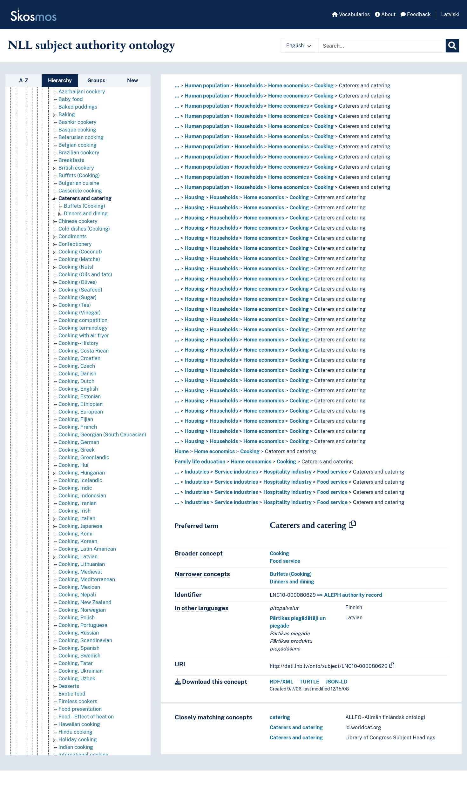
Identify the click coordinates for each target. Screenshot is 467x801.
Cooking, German (78, 442)
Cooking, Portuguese (82, 625)
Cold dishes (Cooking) (84, 229)
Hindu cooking (75, 732)
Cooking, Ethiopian (80, 404)
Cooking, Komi (75, 534)
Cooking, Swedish (79, 656)
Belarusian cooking (81, 137)
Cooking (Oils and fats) (85, 275)
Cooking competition (82, 320)
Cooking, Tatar (75, 663)
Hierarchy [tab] (60, 80)
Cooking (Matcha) (79, 259)
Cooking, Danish (77, 374)
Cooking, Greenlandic (83, 457)
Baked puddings (77, 107)
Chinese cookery (78, 221)
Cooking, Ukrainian (80, 671)
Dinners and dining (86, 214)
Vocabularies (354, 14)
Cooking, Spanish (78, 648)
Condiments (72, 236)
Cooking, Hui (73, 465)
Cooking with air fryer (83, 336)
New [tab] (132, 80)
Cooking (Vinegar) (79, 313)
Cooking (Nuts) (75, 267)
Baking (66, 114)
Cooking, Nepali (77, 595)
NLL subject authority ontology (91, 44)
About (388, 14)
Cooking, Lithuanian (81, 564)
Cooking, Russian (78, 633)
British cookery (76, 168)
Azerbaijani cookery (81, 92)
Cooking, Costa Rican (83, 351)
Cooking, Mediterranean (86, 579)
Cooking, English (78, 389)
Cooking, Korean (77, 541)
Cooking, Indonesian (82, 496)
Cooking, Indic (75, 488)
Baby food (70, 99)
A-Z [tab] (23, 80)
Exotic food (71, 694)
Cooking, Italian (76, 518)
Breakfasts (71, 160)
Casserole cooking (80, 191)
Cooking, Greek (76, 450)
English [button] (295, 46)
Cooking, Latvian (78, 557)
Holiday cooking (77, 740)
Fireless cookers (77, 701)
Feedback (418, 14)
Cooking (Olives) (77, 282)
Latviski (450, 14)
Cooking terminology (83, 328)
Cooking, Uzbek (76, 679)
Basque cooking (77, 130)
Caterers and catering (85, 198)
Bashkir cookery (77, 122)
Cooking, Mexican (79, 587)
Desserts (68, 686)
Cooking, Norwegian (82, 610)
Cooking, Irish (74, 511)
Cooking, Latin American (87, 549)
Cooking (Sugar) (77, 297)
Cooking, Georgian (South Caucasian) (102, 435)
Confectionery (75, 244)
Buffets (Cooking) (79, 175)
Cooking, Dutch (76, 381)
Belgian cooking (77, 145)
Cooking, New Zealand (85, 602)
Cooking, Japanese (80, 526)
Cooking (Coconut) (80, 252)
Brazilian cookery (78, 153)
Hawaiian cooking (79, 724)
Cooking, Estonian (79, 397)
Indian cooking (75, 747)
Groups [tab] (96, 80)
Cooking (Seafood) (80, 290)
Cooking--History (78, 343)
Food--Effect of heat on (86, 717)
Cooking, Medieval (80, 572)
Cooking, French (77, 427)
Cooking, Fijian (75, 419)
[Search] (452, 46)
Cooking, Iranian (77, 503)
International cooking (83, 755)
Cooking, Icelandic (80, 480)
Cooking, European (80, 412)
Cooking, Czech (76, 366)
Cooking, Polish (76, 618)
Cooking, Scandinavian (85, 640)
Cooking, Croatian (79, 358)
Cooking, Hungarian (81, 473)
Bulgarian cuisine (78, 183)
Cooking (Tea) (74, 305)
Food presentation (80, 709)
